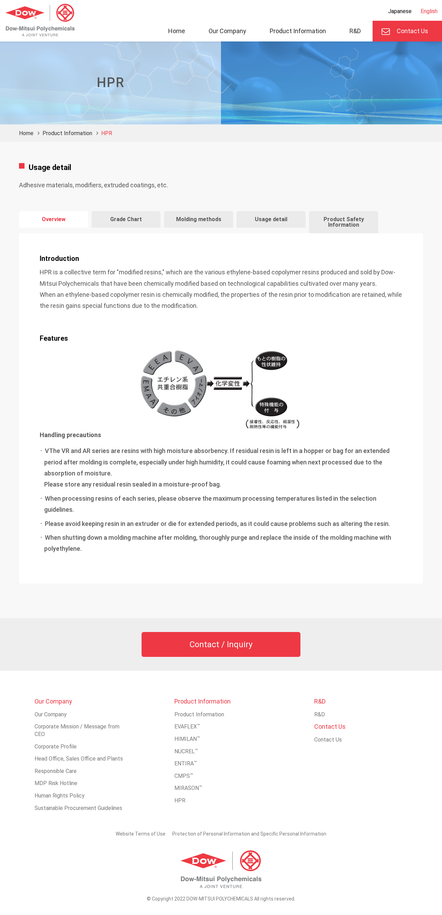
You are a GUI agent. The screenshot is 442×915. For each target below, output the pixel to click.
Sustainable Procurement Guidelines (78, 808)
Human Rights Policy (60, 795)
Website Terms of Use (140, 834)
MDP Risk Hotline (56, 783)
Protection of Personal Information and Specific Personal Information (249, 834)
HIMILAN (187, 739)
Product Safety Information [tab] (344, 222)
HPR (179, 800)
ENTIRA (185, 763)
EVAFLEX (187, 726)
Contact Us (412, 31)
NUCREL (186, 751)
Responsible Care (56, 771)
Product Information (298, 31)
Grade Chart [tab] (126, 219)
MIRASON (188, 788)
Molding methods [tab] (198, 219)
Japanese (400, 11)
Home (176, 31)
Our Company (227, 31)
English (429, 11)
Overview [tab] (54, 219)
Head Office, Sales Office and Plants (79, 758)
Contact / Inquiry (221, 644)
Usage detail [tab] (271, 219)
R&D (355, 31)
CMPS (183, 776)
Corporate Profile (56, 746)
